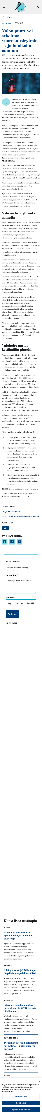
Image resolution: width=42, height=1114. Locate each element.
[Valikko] (4, 7)
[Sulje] (39, 1081)
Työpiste (10, 17)
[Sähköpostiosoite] (19, 542)
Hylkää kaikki (21, 1103)
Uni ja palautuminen (11, 511)
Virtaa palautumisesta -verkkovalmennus (20, 516)
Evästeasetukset (21, 1096)
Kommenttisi (11, 575)
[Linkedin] (12, 542)
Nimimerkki (10, 597)
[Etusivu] (20, 7)
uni (5, 528)
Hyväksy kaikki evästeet (21, 1110)
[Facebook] (4, 542)
